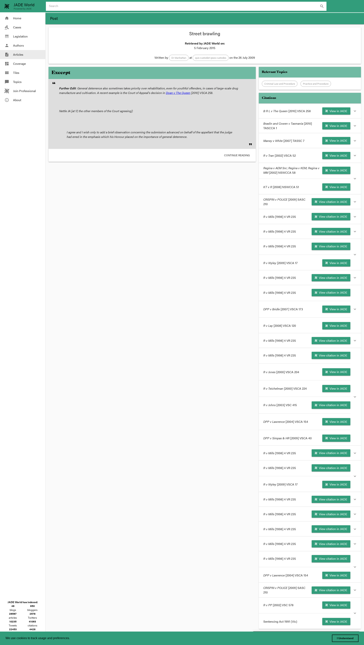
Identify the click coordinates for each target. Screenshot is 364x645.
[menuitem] (22, 18)
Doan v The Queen (178, 93)
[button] (179, 58)
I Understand (345, 638)
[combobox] (187, 6)
